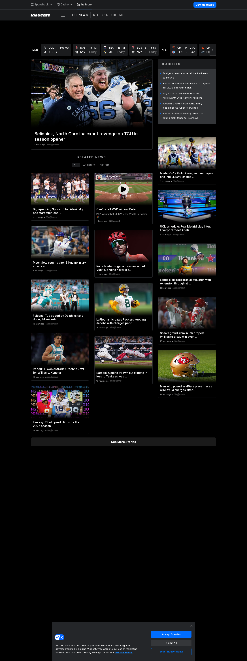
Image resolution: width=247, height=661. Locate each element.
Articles (89, 165)
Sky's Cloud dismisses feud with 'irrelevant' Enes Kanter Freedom (182, 95)
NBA (104, 14)
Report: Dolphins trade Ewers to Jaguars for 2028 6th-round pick (187, 85)
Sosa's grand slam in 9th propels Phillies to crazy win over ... (182, 334)
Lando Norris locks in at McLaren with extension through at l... (185, 281)
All (76, 165)
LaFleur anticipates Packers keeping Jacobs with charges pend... (121, 321)
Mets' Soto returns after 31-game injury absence (59, 264)
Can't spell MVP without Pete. (116, 209)
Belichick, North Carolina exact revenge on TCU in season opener (86, 136)
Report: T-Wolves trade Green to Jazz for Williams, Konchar (58, 370)
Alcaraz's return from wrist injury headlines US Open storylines (182, 105)
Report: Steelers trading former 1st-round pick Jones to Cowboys (184, 115)
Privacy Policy (124, 652)
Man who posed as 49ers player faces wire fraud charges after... (186, 388)
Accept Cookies (171, 634)
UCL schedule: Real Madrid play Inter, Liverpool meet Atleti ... (185, 228)
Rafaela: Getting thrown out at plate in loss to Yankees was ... (121, 374)
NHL (113, 14)
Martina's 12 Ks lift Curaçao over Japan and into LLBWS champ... (186, 175)
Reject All (171, 642)
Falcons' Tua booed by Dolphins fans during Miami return (58, 317)
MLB (122, 14)
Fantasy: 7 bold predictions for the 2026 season (56, 424)
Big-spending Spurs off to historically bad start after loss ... (58, 211)
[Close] (191, 626)
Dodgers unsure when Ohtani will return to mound (186, 75)
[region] (123, 641)
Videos (105, 165)
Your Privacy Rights (171, 651)
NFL (96, 14)
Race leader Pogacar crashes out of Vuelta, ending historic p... (120, 268)
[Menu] (63, 15)
